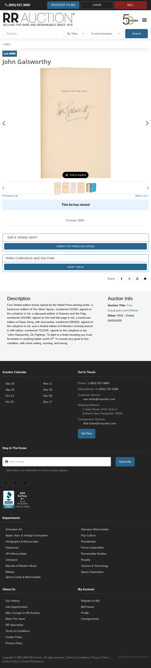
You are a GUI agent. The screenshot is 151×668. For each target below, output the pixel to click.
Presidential (88, 541)
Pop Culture (88, 535)
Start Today (75, 267)
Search (136, 33)
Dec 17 (47, 401)
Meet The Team (15, 618)
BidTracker (87, 606)
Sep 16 (10, 383)
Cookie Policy (14, 637)
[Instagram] (137, 278)
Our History (13, 600)
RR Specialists (14, 624)
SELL (130, 4)
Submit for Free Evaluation (76, 246)
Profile (85, 612)
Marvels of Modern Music (21, 565)
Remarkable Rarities (93, 553)
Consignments (90, 618)
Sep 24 (10, 389)
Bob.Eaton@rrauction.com (99, 423)
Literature (11, 559)
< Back (6, 44)
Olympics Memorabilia (95, 529)
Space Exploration (92, 571)
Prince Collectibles (92, 547)
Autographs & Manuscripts (22, 541)
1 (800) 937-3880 (98, 383)
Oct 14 (10, 395)
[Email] (145, 278)
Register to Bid (90, 600)
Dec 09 (47, 395)
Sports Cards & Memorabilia (23, 577)
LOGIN (97, 4)
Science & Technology (94, 565)
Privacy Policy (14, 643)
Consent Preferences (32, 661)
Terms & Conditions (18, 630)
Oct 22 (10, 401)
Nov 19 (47, 389)
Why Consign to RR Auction (23, 612)
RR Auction (35, 657)
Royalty (85, 559)
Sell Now (86, 433)
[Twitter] (129, 278)
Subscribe (125, 461)
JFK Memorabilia (16, 553)
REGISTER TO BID (63, 4)
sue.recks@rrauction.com (99, 399)
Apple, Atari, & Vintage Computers (27, 535)
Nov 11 (47, 383)
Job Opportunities (17, 606)
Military (10, 571)
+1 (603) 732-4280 (106, 389)
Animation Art (14, 529)
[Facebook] (121, 278)
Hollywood (12, 547)
